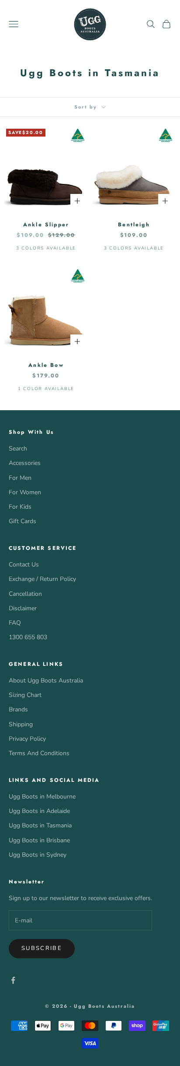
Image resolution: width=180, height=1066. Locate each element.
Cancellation (25, 594)
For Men (20, 478)
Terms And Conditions (39, 753)
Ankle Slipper (46, 225)
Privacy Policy (27, 739)
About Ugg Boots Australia (46, 680)
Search (18, 448)
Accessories (25, 463)
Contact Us (24, 564)
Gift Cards (22, 521)
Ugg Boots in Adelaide (39, 811)
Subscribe (41, 948)
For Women (25, 492)
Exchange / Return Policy (42, 579)
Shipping (21, 724)
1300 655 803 (28, 637)
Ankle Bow (45, 365)
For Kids (20, 507)
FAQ (15, 623)
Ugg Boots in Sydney (37, 855)
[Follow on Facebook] (13, 980)
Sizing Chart (25, 695)
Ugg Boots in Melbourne (42, 796)
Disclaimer (23, 608)
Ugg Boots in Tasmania (40, 825)
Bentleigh (133, 225)
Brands (18, 709)
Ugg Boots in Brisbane (39, 840)
